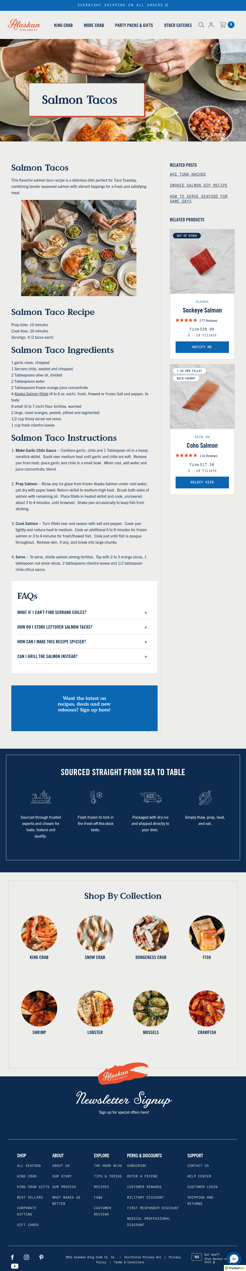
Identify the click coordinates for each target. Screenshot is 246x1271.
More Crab (94, 25)
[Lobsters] (95, 1008)
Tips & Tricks (108, 1176)
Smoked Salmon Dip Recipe (199, 185)
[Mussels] (151, 1008)
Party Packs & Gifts (134, 25)
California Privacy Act (142, 1257)
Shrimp (39, 1032)
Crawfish (207, 1032)
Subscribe (137, 1166)
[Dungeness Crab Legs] (151, 933)
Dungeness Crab (150, 957)
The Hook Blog (108, 1166)
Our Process (64, 1187)
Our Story (62, 1176)
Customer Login (202, 1187)
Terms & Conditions (129, 1262)
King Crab (63, 25)
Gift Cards (28, 1225)
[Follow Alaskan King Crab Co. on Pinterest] (41, 1257)
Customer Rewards (144, 1187)
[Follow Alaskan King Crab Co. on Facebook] (12, 1257)
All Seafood (29, 1166)
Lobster (95, 1032)
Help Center (199, 1176)
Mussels (151, 1032)
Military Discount (145, 1198)
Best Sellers (30, 1198)
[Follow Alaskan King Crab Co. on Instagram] (26, 1257)
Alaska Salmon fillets (31, 393)
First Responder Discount (153, 1208)
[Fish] (207, 933)
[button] (166, 5)
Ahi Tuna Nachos (188, 174)
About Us (61, 1166)
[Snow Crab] (95, 933)
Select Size (202, 482)
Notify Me (202, 347)
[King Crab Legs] (39, 933)
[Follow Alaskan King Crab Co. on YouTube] (14, 1266)
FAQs (98, 1198)
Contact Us (198, 1166)
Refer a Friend (142, 1176)
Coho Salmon (202, 445)
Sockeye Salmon (202, 310)
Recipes (101, 1187)
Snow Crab (95, 957)
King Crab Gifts (33, 1187)
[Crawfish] (207, 1008)
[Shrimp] (39, 1008)
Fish (207, 957)
